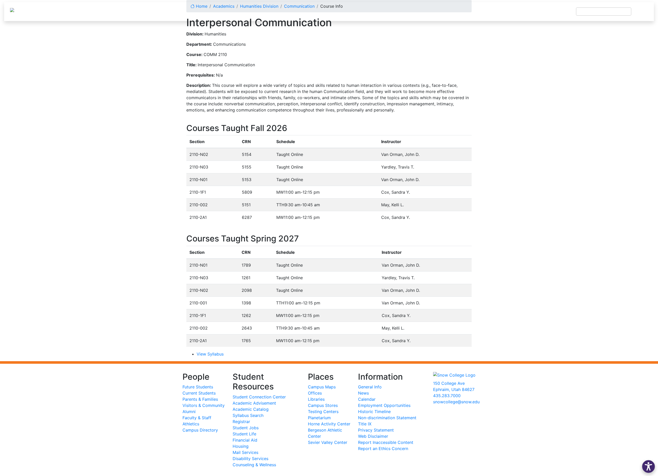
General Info (370, 386)
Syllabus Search (248, 415)
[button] (648, 466)
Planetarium (319, 417)
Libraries (316, 399)
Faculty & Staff (196, 417)
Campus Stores (323, 405)
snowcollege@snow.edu (456, 401)
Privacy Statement (376, 430)
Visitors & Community (203, 405)
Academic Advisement (254, 403)
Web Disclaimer (373, 436)
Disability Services (250, 458)
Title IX (364, 423)
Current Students (199, 393)
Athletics (190, 423)
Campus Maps (322, 386)
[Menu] (642, 11)
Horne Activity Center (329, 423)
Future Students (197, 386)
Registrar (241, 421)
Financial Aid (245, 440)
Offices (315, 393)
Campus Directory (200, 430)
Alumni (189, 411)
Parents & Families (200, 399)
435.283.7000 (447, 395)
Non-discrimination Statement (387, 417)
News (363, 393)
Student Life (244, 433)
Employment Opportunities (384, 405)
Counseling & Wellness (254, 464)
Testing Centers (323, 411)
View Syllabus (210, 354)
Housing (241, 446)
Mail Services (245, 452)
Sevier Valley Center (327, 442)
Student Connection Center (259, 396)
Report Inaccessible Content (385, 442)
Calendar (367, 399)
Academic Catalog (251, 409)
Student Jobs (246, 427)
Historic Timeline (374, 411)
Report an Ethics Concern (383, 448)
